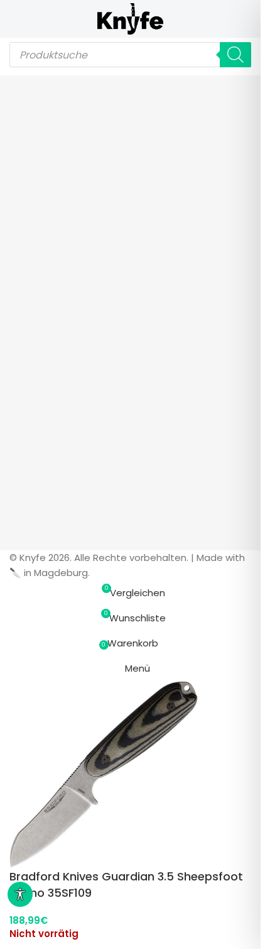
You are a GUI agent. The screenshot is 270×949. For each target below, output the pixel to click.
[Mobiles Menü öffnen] (14, 18)
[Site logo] (130, 18)
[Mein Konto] (246, 18)
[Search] (235, 54)
